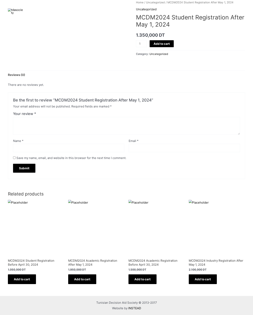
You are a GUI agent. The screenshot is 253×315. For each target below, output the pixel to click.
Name (18, 141)
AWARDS (191, 11)
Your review (24, 114)
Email (134, 141)
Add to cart (162, 44)
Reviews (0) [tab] (16, 75)
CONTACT (235, 11)
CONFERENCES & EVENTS (160, 11)
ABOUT (132, 11)
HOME (116, 11)
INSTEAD (134, 308)
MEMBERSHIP (212, 11)
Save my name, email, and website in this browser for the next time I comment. (71, 158)
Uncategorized (158, 54)
